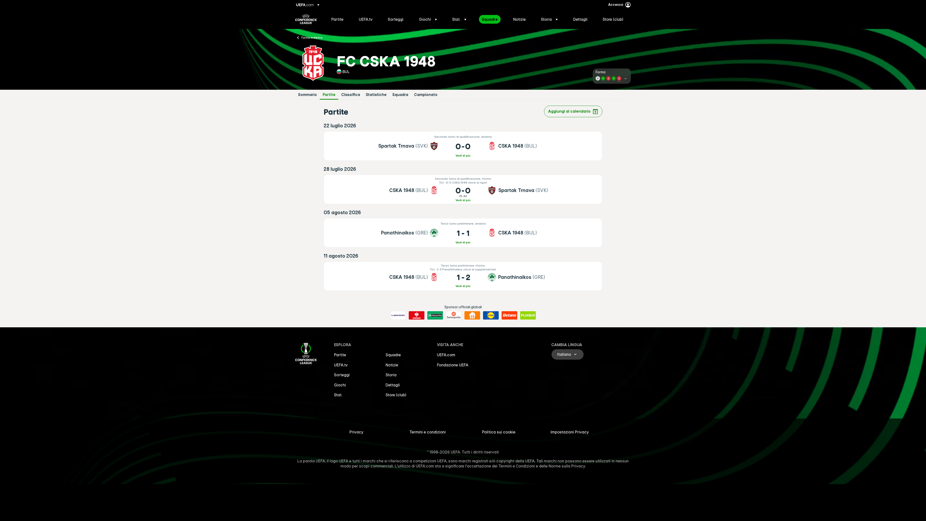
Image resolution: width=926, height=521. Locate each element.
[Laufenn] (398, 315)
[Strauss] (416, 315)
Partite (329, 95)
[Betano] (509, 315)
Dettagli (393, 385)
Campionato (425, 95)
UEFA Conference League (306, 19)
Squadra (400, 95)
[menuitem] (339, 19)
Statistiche (376, 95)
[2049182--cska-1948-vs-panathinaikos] (463, 276)
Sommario (307, 95)
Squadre (393, 355)
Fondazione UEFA (452, 365)
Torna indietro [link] (311, 37)
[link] (337, 19)
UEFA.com (446, 355)
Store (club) (396, 395)
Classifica (350, 95)
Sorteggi (342, 375)
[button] (428, 19)
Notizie (392, 365)
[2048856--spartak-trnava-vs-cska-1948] (463, 146)
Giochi (340, 385)
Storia (391, 375)
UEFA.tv (341, 365)
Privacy (356, 432)
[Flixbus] (528, 315)
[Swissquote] (454, 315)
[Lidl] (491, 315)
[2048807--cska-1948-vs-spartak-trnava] (463, 189)
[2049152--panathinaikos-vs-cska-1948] (463, 232)
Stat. (338, 395)
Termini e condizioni (427, 432)
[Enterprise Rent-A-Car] (435, 315)
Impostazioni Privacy (570, 432)
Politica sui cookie (498, 432)
